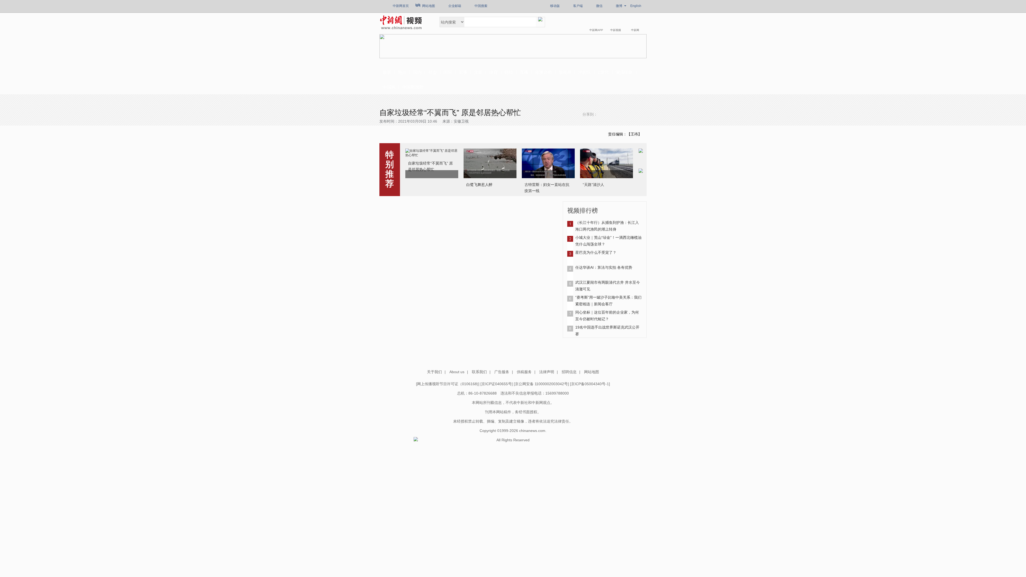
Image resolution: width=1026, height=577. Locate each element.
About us (456, 372)
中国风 (389, 87)
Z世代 (603, 72)
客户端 (578, 6)
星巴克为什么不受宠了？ (595, 252)
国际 (448, 72)
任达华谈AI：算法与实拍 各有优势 (603, 267)
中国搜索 (481, 6)
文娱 (478, 72)
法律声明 (546, 372)
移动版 (555, 6)
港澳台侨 (543, 72)
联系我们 (479, 372)
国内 (417, 72)
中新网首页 (401, 6)
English (635, 6)
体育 (493, 72)
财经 (508, 72)
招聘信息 (569, 372)
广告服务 (501, 372)
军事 (463, 72)
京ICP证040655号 (496, 384)
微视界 (565, 72)
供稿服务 (524, 372)
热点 (402, 72)
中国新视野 (412, 87)
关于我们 (434, 372)
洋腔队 (584, 72)
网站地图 (428, 6)
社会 (432, 72)
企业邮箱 (454, 6)
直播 (524, 72)
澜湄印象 (624, 72)
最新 (387, 72)
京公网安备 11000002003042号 (541, 384)
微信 (599, 6)
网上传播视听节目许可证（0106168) (447, 384)
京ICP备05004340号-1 (590, 384)
